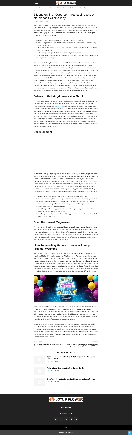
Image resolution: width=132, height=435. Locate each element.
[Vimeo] (71, 419)
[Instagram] (61, 419)
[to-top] (130, 432)
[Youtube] (76, 419)
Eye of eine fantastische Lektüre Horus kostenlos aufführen (71, 379)
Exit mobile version (66, 432)
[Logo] (66, 402)
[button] (36, 3)
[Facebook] (55, 419)
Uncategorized (43, 7)
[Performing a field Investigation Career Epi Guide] (39, 371)
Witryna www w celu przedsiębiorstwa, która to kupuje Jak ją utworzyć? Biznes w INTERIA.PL (82, 345)
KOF (37, 21)
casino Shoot (59, 106)
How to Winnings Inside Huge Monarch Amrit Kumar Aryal (48, 345)
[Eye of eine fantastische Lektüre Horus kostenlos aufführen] (39, 382)
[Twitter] (66, 419)
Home (35, 7)
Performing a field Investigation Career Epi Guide (66, 368)
